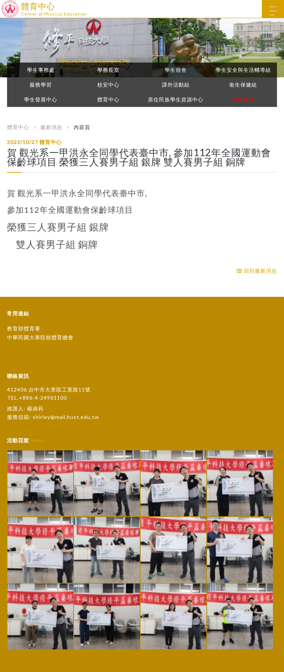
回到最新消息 (259, 271)
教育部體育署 (23, 328)
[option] (142, 47)
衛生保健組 (243, 84)
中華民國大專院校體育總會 (40, 337)
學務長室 (108, 70)
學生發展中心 (40, 99)
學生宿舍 (176, 70)
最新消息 (51, 127)
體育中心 (108, 99)
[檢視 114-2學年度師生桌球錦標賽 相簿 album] (40, 483)
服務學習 (41, 84)
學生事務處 (41, 70)
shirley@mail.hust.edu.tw (66, 417)
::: (3, 5)
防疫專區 (243, 99)
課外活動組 (176, 84)
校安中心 (108, 84)
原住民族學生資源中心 (175, 99)
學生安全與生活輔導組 (243, 70)
